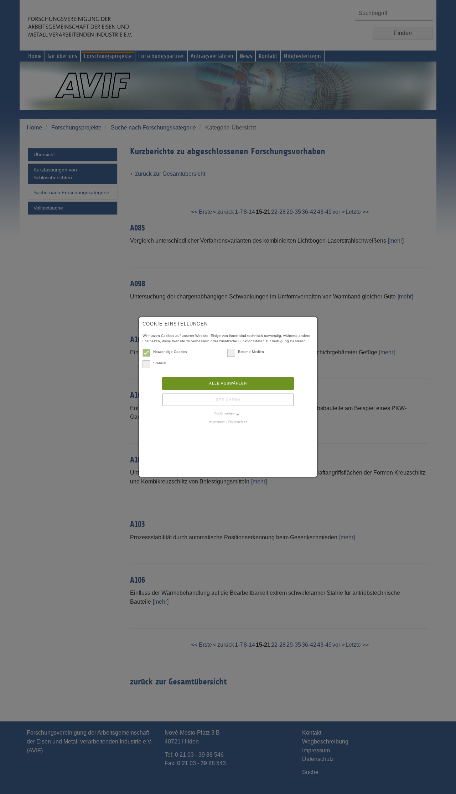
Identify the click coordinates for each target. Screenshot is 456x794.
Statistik (159, 363)
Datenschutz (237, 422)
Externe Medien (251, 352)
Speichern (228, 400)
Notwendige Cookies (170, 352)
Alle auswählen (228, 383)
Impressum (217, 422)
